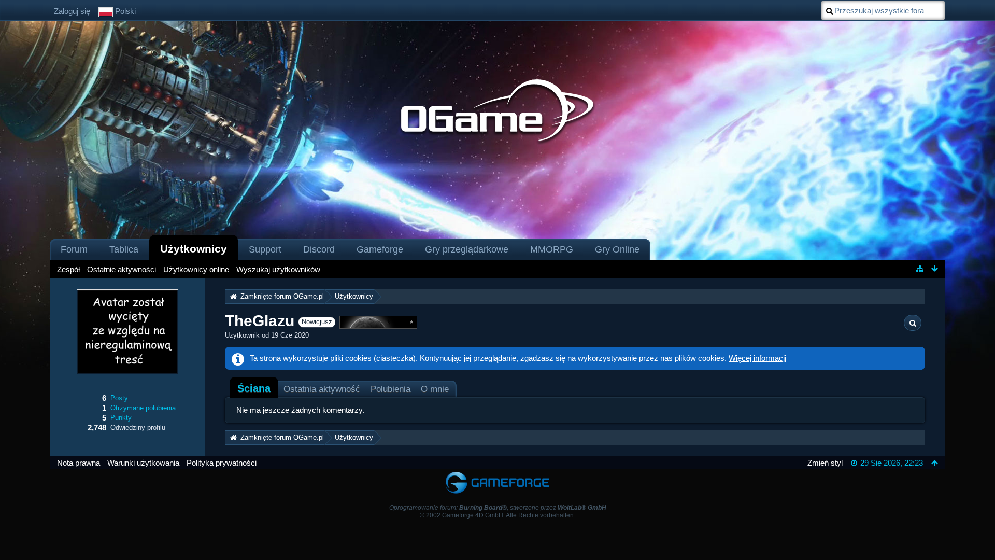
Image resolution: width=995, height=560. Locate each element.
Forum (74, 249)
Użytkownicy (193, 249)
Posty (119, 398)
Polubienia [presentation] (390, 389)
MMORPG (551, 249)
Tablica (123, 249)
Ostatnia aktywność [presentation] (321, 389)
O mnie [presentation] (435, 389)
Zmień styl (825, 462)
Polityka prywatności (222, 462)
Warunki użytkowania (143, 462)
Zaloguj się (72, 11)
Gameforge (380, 249)
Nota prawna (78, 462)
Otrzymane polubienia (143, 408)
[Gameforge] (497, 474)
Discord (319, 249)
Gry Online (617, 249)
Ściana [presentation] (254, 388)
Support (265, 249)
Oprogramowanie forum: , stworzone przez (497, 507)
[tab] (254, 388)
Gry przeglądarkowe (466, 249)
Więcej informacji (757, 358)
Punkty (121, 418)
